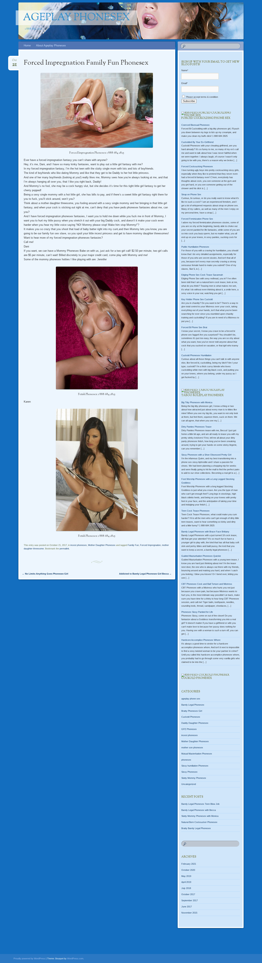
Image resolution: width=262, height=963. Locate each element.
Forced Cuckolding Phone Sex (205, 118)
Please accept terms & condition (201, 97)
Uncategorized (188, 784)
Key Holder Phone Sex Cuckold (197, 299)
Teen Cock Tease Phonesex (195, 511)
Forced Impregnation (150, 545)
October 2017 (188, 894)
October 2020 (188, 870)
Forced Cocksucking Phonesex (197, 166)
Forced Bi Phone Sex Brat (194, 327)
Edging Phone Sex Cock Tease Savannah (202, 275)
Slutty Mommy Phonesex (193, 778)
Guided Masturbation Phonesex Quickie (201, 556)
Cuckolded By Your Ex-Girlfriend (197, 142)
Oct (14, 61)
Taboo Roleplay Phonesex (202, 395)
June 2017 (186, 906)
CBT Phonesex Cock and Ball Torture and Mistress (206, 584)
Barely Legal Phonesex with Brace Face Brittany (205, 531)
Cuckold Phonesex (196, 678)
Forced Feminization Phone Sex (197, 219)
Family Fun (133, 545)
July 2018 (186, 888)
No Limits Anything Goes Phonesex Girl (45, 573)
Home (27, 45)
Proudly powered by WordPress (29, 958)
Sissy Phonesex (189, 772)
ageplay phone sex (190, 698)
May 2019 (186, 876)
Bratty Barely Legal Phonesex (196, 828)
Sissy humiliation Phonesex (194, 765)
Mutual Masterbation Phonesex (196, 753)
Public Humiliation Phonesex (195, 247)
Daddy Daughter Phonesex (194, 723)
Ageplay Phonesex (76, 17)
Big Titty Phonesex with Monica (196, 402)
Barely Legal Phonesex (192, 705)
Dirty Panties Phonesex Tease (196, 426)
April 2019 (186, 882)
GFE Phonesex (189, 729)
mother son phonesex (192, 747)
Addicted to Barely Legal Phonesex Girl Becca (145, 573)
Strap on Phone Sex (191, 194)
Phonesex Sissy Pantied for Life (197, 612)
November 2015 (189, 912)
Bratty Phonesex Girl (191, 711)
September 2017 (189, 900)
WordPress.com (75, 958)
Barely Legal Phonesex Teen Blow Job (200, 804)
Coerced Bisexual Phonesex (195, 125)
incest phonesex (78, 545)
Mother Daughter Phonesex (101, 545)
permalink (64, 548)
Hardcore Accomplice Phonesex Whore (200, 640)
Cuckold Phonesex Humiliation (196, 355)
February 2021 (188, 864)
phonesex (186, 760)
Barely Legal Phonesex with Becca (198, 810)
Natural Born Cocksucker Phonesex (199, 822)
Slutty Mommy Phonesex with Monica (199, 816)
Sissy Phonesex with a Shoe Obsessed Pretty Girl (206, 454)
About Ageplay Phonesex (51, 45)
